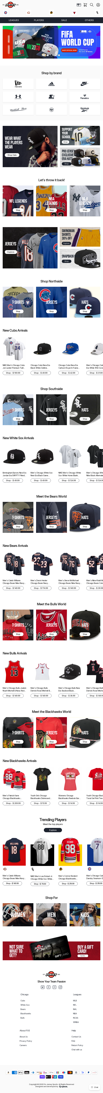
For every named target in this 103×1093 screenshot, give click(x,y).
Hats (85, 302)
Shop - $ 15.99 (40, 803)
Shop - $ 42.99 (68, 373)
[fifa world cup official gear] (51, 42)
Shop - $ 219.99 (68, 883)
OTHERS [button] (89, 20)
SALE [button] (64, 20)
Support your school (67, 133)
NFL (74, 1005)
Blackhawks (26, 1013)
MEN (51, 914)
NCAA (75, 1018)
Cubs (23, 1000)
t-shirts (18, 625)
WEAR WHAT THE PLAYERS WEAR (13, 142)
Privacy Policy (26, 1041)
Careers (23, 1045)
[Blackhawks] (51, 13)
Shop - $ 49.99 (40, 373)
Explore (53, 830)
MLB (75, 1000)
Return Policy (77, 1045)
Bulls (23, 1018)
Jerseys (51, 302)
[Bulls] (74, 13)
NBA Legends (51, 201)
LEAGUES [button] (14, 20)
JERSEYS (10, 243)
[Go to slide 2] (48, 55)
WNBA (76, 1022)
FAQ (73, 1041)
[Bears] (29, 13)
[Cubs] (6, 13)
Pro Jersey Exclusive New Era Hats (70, 155)
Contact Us (76, 1037)
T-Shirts (18, 302)
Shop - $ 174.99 (41, 588)
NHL (75, 1009)
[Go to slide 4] (55, 55)
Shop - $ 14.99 (68, 803)
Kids (84, 914)
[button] (92, 5)
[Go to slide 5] (59, 55)
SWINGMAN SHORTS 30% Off (68, 234)
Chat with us (76, 1049)
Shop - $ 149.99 (13, 588)
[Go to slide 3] (51, 55)
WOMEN (18, 914)
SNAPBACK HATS (71, 256)
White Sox (25, 1005)
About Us (24, 1037)
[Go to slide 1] (44, 55)
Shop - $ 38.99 (68, 696)
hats (85, 517)
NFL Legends (18, 201)
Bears (23, 1009)
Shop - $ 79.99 (40, 884)
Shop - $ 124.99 (69, 480)
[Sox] (97, 13)
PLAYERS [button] (39, 20)
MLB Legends (85, 201)
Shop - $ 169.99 (13, 373)
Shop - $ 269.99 (13, 803)
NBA (75, 1013)
